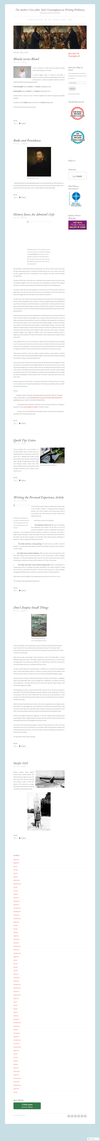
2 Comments (24, 143)
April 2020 (15, 1029)
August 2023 (16, 922)
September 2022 (17, 953)
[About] (68, 1116)
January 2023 (16, 942)
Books (50, 19)
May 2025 (15, 873)
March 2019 (16, 1067)
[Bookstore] (75, 1116)
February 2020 (16, 1033)
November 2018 (17, 1078)
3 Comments (23, 610)
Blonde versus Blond (26, 59)
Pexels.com (54, 465)
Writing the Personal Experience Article (38, 497)
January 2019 (16, 1074)
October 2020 (16, 1026)
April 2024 (15, 894)
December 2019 (17, 1040)
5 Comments (24, 62)
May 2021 (15, 1008)
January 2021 (16, 1019)
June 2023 (15, 925)
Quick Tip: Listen (24, 440)
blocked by (28, 1106)
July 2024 (15, 887)
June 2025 (15, 869)
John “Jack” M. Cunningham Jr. (74, 54)
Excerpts (70, 19)
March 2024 (16, 897)
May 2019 (15, 1061)
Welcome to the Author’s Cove (35, 19)
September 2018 (17, 1085)
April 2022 (15, 970)
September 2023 (17, 918)
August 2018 (16, 1088)
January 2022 (16, 981)
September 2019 (17, 1047)
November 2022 (17, 946)
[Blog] (72, 1116)
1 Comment (23, 443)
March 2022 (16, 974)
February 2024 (16, 901)
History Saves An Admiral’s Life (33, 214)
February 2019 (16, 1071)
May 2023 (15, 929)
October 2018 (16, 1081)
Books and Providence (27, 140)
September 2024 (17, 883)
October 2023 (16, 915)
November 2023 (17, 911)
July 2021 (15, 1001)
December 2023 (17, 908)
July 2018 (15, 1092)
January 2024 (16, 904)
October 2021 (16, 991)
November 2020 (17, 1022)
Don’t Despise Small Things (30, 607)
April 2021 (15, 1012)
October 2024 (16, 880)
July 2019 (15, 1054)
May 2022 (15, 967)
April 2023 (15, 932)
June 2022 (15, 963)
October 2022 (16, 949)
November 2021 (17, 988)
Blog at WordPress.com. (19, 1115)
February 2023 (16, 939)
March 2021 (15, 1015)
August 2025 (16, 863)
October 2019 (16, 1043)
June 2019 (15, 1057)
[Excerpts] (82, 1116)
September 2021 (17, 995)
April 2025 (15, 876)
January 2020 (16, 1036)
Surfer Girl (20, 763)
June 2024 (15, 890)
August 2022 (16, 956)
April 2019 (15, 1064)
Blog (46, 19)
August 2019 (16, 1050)
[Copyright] (78, 1116)
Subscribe (72, 88)
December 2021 (17, 984)
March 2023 (16, 936)
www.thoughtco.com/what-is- (31, 407)
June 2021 (15, 1005)
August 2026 (16, 859)
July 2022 (15, 960)
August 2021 (16, 998)
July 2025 (15, 866)
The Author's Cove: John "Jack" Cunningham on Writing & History (50, 9)
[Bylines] (85, 1116)
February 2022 (16, 977)
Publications (56, 19)
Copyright (63, 19)
